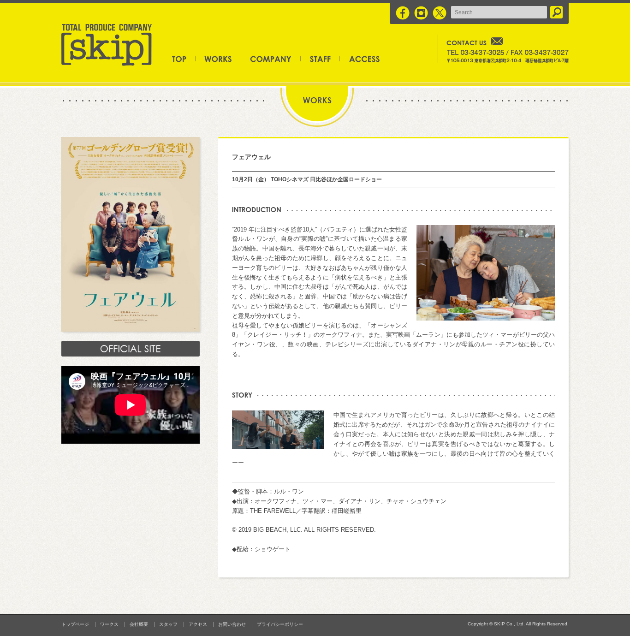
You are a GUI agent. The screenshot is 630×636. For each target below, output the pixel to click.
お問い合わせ (232, 624)
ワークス (218, 58)
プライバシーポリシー (280, 624)
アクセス (360, 58)
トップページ (184, 58)
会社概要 (271, 58)
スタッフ (320, 58)
